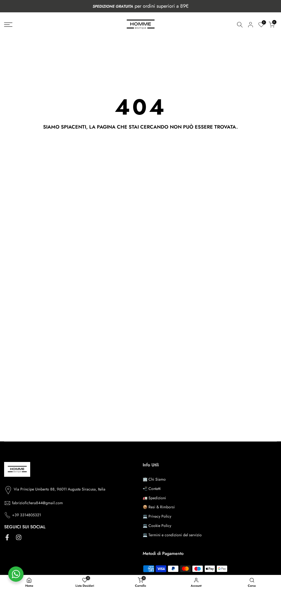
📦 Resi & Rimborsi (159, 507)
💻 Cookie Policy (157, 525)
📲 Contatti (152, 488)
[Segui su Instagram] (19, 537)
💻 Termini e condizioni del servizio (172, 535)
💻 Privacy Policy (157, 516)
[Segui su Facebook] (7, 537)
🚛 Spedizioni (154, 498)
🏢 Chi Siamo (154, 479)
